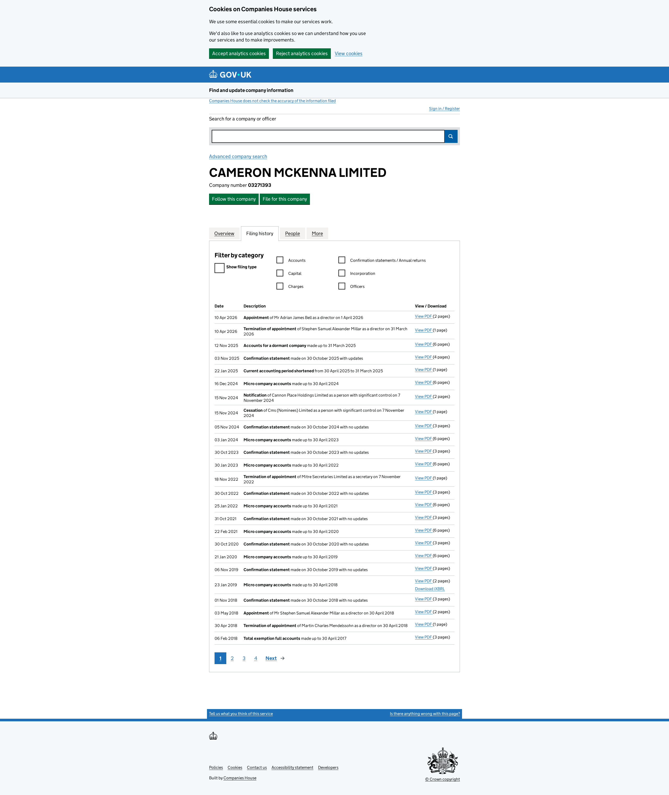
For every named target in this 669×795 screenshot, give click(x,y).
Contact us (257, 767)
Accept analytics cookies (239, 53)
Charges (295, 286)
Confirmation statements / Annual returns (388, 260)
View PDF (424, 316)
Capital (294, 273)
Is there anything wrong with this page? (425, 713)
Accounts (296, 260)
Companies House (239, 777)
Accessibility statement (292, 767)
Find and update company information (251, 90)
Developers (328, 767)
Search (451, 136)
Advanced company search (238, 156)
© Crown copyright (442, 779)
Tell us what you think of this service (241, 713)
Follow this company (234, 199)
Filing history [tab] (259, 233)
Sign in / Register (444, 108)
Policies (216, 767)
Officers (357, 286)
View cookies (348, 53)
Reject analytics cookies (302, 53)
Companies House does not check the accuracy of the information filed (272, 100)
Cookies (235, 767)
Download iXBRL (430, 588)
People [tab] (292, 233)
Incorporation (362, 273)
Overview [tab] (224, 233)
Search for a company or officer (242, 119)
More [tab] (317, 233)
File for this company (285, 199)
